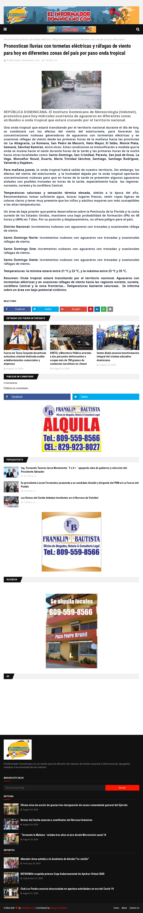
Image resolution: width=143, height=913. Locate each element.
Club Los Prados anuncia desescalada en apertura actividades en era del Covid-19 (67, 888)
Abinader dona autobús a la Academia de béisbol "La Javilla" (54, 858)
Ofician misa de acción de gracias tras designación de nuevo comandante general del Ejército (74, 805)
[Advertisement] (27, 706)
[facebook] (37, 397)
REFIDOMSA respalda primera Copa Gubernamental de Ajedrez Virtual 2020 (62, 873)
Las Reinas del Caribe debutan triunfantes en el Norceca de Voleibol (59, 497)
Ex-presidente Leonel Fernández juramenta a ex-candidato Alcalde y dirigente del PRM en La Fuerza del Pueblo (80, 484)
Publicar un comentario (16, 388)
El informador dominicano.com (23, 60)
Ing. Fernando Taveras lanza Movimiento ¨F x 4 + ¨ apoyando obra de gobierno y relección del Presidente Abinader (74, 469)
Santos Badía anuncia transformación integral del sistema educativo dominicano (118, 356)
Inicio (6, 39)
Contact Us (134, 908)
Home (116, 908)
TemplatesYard (28, 908)
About (124, 908)
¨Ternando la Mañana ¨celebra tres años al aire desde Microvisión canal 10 (63, 834)
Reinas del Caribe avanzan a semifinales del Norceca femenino (56, 820)
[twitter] (105, 397)
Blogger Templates (59, 908)
